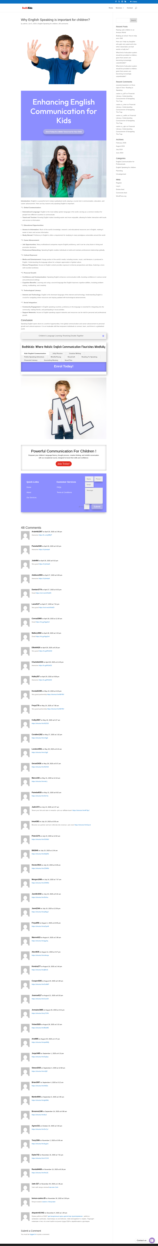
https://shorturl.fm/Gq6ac (40, 1057)
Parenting (119, 171)
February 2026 (121, 143)
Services (119, 8)
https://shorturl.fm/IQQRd (40, 854)
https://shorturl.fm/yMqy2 (40, 912)
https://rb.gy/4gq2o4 (43, 622)
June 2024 (119, 153)
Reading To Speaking (89, 357)
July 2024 (119, 149)
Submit (97, 506)
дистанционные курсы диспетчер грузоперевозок (65, 1216)
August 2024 (120, 146)
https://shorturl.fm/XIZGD (40, 723)
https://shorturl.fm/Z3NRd (40, 868)
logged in (33, 1234)
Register (119, 183)
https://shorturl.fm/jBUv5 (40, 970)
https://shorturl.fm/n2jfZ (40, 1071)
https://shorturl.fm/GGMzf (40, 839)
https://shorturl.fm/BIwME (40, 1028)
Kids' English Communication (35, 353)
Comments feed (121, 193)
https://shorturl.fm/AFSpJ (80, 810)
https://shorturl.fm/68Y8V (55, 694)
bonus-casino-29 (38, 1198)
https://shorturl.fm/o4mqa (40, 955)
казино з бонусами (48, 1202)
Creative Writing (75, 353)
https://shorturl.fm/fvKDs (40, 1086)
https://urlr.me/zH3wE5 (43, 593)
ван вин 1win (53, 1187)
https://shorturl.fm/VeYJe (40, 796)
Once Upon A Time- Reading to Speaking (125, 87)
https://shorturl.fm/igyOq (40, 941)
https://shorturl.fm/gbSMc (40, 1100)
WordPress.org (121, 196)
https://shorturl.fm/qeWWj (40, 1042)
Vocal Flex (68, 360)
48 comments (63, 23)
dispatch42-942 (38, 1213)
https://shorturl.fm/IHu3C (40, 1173)
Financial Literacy (30, 360)
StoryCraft (71, 357)
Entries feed (120, 189)
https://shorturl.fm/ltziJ (39, 1115)
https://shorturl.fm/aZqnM (40, 926)
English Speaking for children (48, 23)
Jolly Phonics (58, 353)
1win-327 (35, 1184)
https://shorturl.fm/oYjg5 (40, 738)
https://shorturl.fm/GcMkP (40, 984)
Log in (118, 186)
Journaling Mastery (51, 360)
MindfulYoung (56, 357)
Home (111, 8)
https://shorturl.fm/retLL (40, 781)
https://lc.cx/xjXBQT (45, 535)
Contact (130, 8)
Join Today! (64, 463)
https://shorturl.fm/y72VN (40, 1013)
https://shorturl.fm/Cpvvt (82, 825)
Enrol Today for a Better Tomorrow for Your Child (64, 132)
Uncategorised (121, 174)
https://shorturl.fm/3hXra (40, 897)
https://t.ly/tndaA (44, 549)
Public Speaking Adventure (34, 357)
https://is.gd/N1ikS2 (45, 651)
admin (25, 23)
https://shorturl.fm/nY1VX (40, 1158)
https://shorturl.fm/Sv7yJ (40, 1129)
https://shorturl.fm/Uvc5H (40, 999)
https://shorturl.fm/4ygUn (40, 1144)
